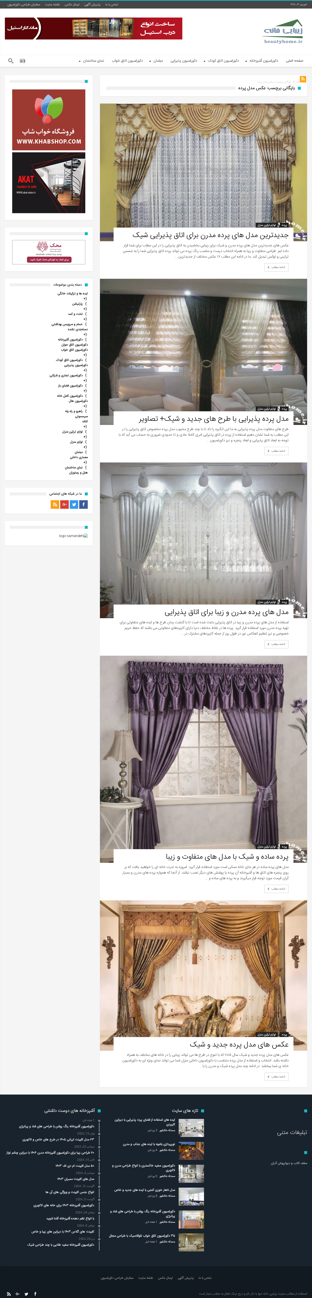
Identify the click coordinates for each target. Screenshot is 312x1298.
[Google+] (64, 504)
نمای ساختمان (74, 467)
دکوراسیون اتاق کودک (69, 360)
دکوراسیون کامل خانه (70, 396)
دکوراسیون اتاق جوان (74, 344)
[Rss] (55, 504)
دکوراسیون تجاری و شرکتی (66, 375)
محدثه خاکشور (167, 1131)
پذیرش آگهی (92, 4)
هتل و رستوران (78, 472)
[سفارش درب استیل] (93, 28)
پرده (284, 225)
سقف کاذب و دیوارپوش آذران (289, 1163)
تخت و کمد (75, 314)
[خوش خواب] (49, 119)
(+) (85, 301)
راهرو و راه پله (74, 411)
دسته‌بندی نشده (78, 329)
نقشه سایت (52, 4)
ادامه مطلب (278, 267)
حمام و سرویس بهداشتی (67, 324)
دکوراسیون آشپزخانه (70, 339)
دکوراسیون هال (78, 401)
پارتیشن (77, 304)
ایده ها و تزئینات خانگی (73, 293)
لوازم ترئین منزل (267, 225)
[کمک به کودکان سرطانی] (49, 252)
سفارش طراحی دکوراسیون (23, 4)
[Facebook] (83, 504)
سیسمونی (81, 416)
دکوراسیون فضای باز (70, 385)
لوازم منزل (76, 442)
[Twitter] (74, 504)
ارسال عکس (72, 4)
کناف (85, 421)
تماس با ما (111, 4)
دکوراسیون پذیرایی (76, 365)
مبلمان (79, 452)
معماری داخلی (79, 457)
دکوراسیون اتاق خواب (74, 350)
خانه (298, 82)
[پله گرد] (49, 182)
